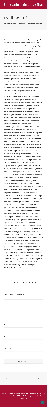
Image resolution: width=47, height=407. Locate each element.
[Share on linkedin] (23, 282)
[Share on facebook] (11, 282)
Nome (7, 325)
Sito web (8, 349)
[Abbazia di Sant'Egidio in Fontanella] (23, 4)
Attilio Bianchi (36, 23)
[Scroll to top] (42, 402)
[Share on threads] (17, 282)
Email (7, 337)
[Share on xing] (32, 282)
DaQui (23, 23)
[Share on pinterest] (20, 282)
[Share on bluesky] (29, 282)
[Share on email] (35, 282)
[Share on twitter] (14, 282)
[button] (42, 4)
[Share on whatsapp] (26, 282)
